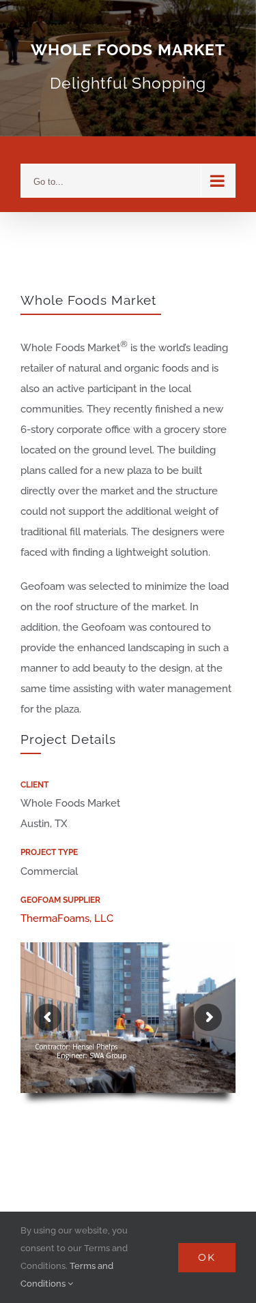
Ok (207, 1257)
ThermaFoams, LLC (66, 918)
